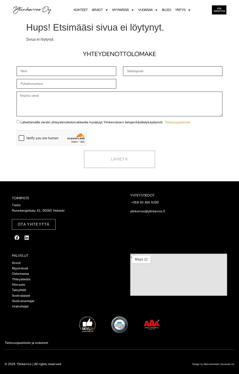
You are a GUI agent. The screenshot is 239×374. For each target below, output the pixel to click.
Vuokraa (145, 10)
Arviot (97, 10)
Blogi (166, 10)
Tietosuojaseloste (178, 122)
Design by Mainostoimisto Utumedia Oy (213, 364)
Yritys (180, 10)
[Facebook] (17, 237)
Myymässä (120, 10)
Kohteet (81, 10)
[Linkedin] (27, 237)
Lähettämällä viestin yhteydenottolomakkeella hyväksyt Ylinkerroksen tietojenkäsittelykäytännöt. (105, 122)
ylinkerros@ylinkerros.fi (147, 211)
